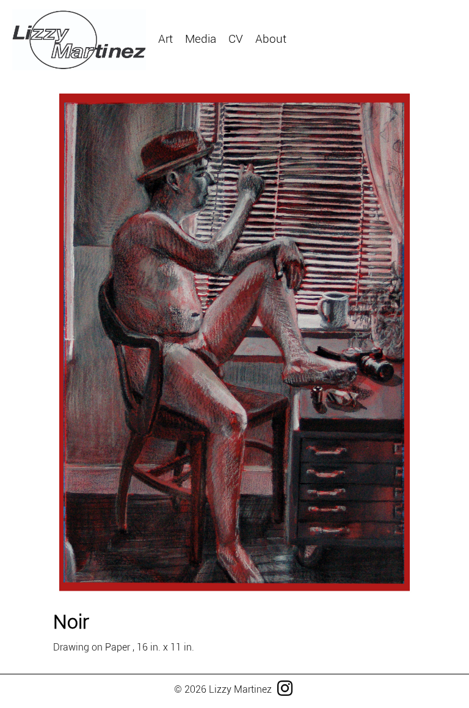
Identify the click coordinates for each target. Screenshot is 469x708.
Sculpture (164, 54)
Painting (231, 54)
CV (235, 39)
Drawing (294, 54)
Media (200, 39)
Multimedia (366, 54)
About (270, 39)
